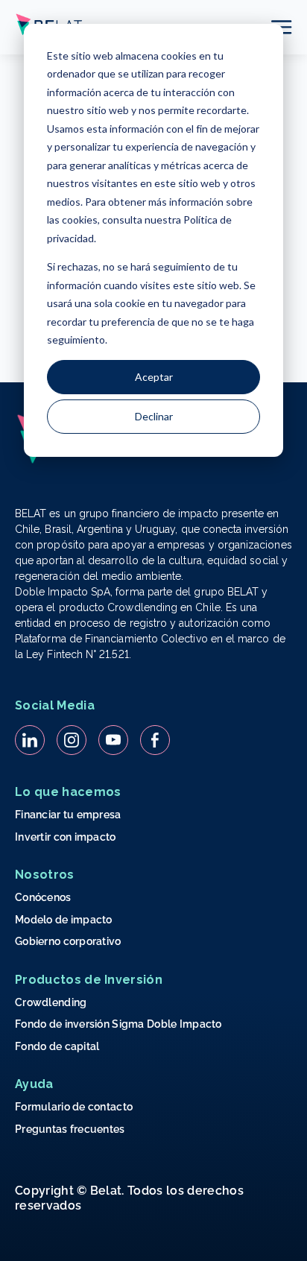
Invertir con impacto (65, 837)
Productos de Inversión (88, 980)
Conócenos (43, 897)
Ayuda (34, 1084)
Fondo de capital (57, 1046)
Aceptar (154, 376)
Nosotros (45, 874)
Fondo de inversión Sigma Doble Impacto (118, 1024)
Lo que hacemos (68, 792)
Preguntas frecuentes (70, 1129)
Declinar (154, 416)
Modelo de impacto (64, 920)
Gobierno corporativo (68, 941)
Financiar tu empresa (68, 815)
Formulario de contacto (74, 1107)
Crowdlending (50, 1002)
